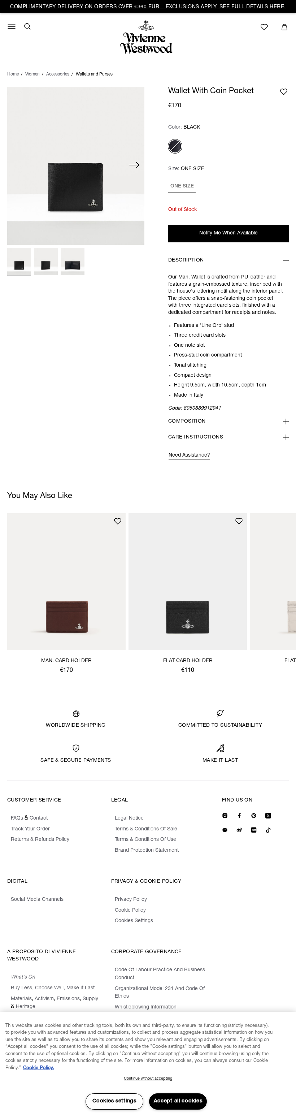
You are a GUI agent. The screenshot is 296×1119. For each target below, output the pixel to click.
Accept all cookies (178, 1101)
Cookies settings (114, 1101)
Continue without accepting (148, 1079)
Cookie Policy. (38, 1068)
